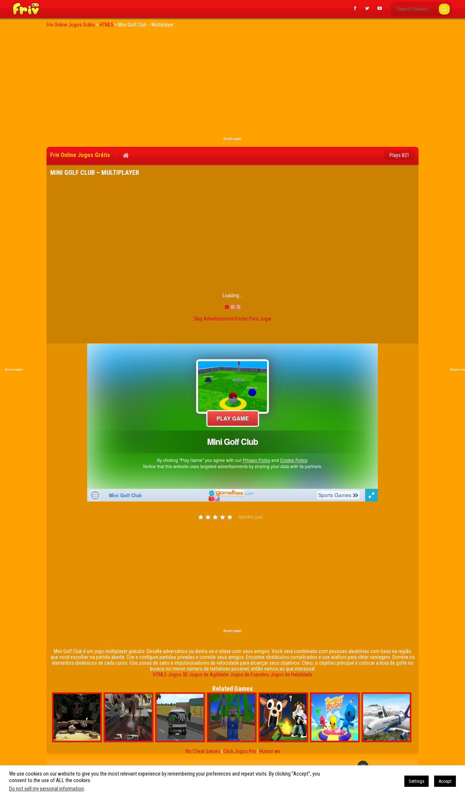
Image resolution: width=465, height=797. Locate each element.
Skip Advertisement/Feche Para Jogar (232, 319)
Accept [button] (445, 781)
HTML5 (160, 674)
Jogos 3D (178, 674)
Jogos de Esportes (249, 674)
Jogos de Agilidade (209, 674)
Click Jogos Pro (239, 751)
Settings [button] (416, 781)
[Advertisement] (232, 84)
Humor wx (269, 751)
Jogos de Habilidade (291, 674)
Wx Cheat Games (202, 751)
